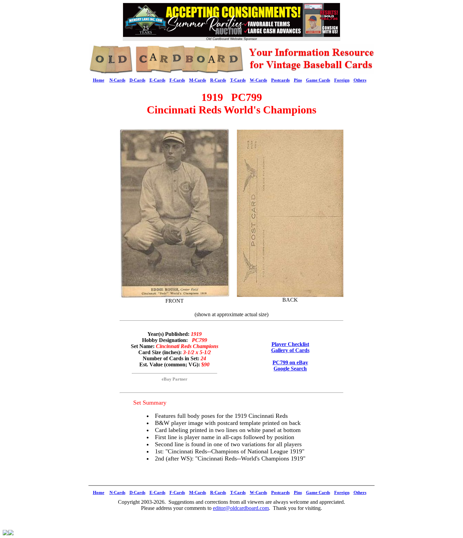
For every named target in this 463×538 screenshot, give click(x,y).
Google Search (290, 368)
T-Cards (238, 80)
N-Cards (117, 80)
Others (360, 80)
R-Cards (218, 80)
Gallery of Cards (290, 350)
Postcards (280, 80)
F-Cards (177, 80)
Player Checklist (290, 344)
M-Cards (197, 80)
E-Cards (157, 80)
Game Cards (318, 80)
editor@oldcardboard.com (241, 508)
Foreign (341, 80)
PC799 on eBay (290, 362)
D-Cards (137, 80)
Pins (298, 80)
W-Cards (258, 80)
